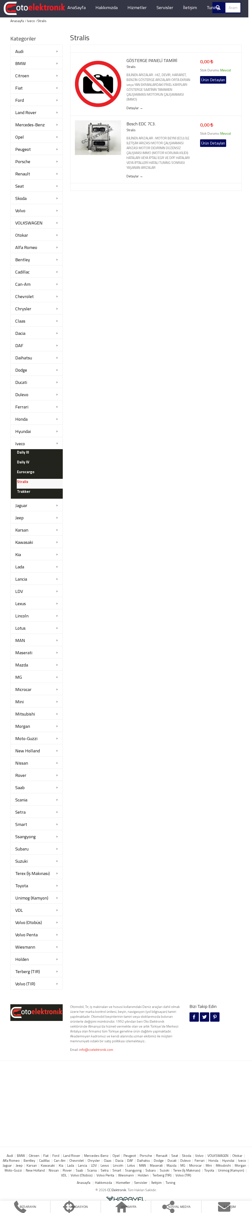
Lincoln (22, 616)
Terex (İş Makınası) (32, 873)
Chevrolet (24, 296)
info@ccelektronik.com (96, 1049)
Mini (19, 701)
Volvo (20, 210)
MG (18, 677)
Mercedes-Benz (30, 124)
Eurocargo (25, 472)
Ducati (21, 382)
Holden (22, 959)
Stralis (42, 20)
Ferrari (21, 407)
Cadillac (22, 272)
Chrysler (23, 308)
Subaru (22, 849)
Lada (19, 566)
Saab (20, 787)
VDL (19, 910)
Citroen (22, 75)
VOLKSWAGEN (29, 223)
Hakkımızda (106, 7)
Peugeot (23, 149)
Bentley (22, 259)
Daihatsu (23, 357)
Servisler (165, 7)
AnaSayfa (76, 7)
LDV (19, 591)
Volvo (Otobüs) (28, 922)
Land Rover (25, 112)
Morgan (22, 726)
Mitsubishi (25, 714)
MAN (20, 640)
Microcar (23, 689)
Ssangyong (25, 836)
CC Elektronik (116, 1189)
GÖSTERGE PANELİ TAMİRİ (151, 60)
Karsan (21, 530)
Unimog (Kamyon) (31, 898)
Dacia (20, 333)
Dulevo (21, 394)
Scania (21, 799)
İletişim (190, 7)
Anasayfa (17, 20)
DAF (19, 345)
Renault (22, 173)
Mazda (21, 665)
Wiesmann (25, 947)
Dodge (21, 370)
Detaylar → (134, 107)
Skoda (21, 198)
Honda (21, 419)
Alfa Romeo (26, 247)
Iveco (31, 20)
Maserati (23, 652)
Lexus (20, 603)
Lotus (20, 628)
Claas (20, 321)
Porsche (22, 161)
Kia (18, 554)
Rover (20, 775)
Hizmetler (137, 7)
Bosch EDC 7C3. (141, 124)
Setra (20, 812)
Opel (19, 137)
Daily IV (23, 462)
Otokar (21, 235)
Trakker (23, 491)
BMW (20, 63)
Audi (19, 51)
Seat (19, 186)
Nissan (21, 763)
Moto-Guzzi (26, 738)
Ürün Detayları (213, 80)
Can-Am (23, 284)
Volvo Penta (26, 934)
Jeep (19, 517)
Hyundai (23, 431)
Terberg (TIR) (27, 971)
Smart (21, 824)
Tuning (213, 7)
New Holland (27, 750)
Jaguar (21, 505)
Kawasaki (24, 542)
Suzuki (21, 861)
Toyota (21, 885)
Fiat (19, 88)
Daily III (23, 452)
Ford (19, 100)
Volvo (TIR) (25, 983)
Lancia (21, 579)
